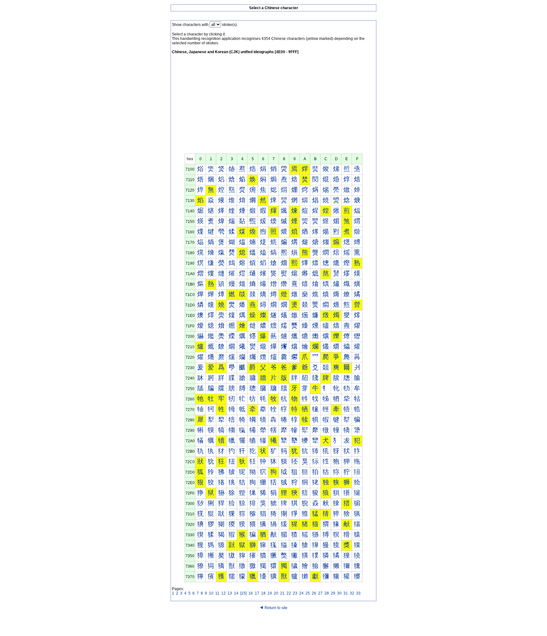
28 (326, 593)
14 (236, 593)
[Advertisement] (273, 106)
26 (314, 593)
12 (223, 593)
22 (288, 593)
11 (217, 593)
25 (307, 593)
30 (339, 593)
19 (269, 593)
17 (257, 593)
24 (301, 593)
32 (352, 593)
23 (295, 593)
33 (358, 593)
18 (263, 593)
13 (230, 593)
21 (282, 593)
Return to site (276, 608)
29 (333, 593)
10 (211, 593)
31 (345, 593)
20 (276, 593)
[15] (243, 593)
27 (320, 593)
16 (250, 593)
